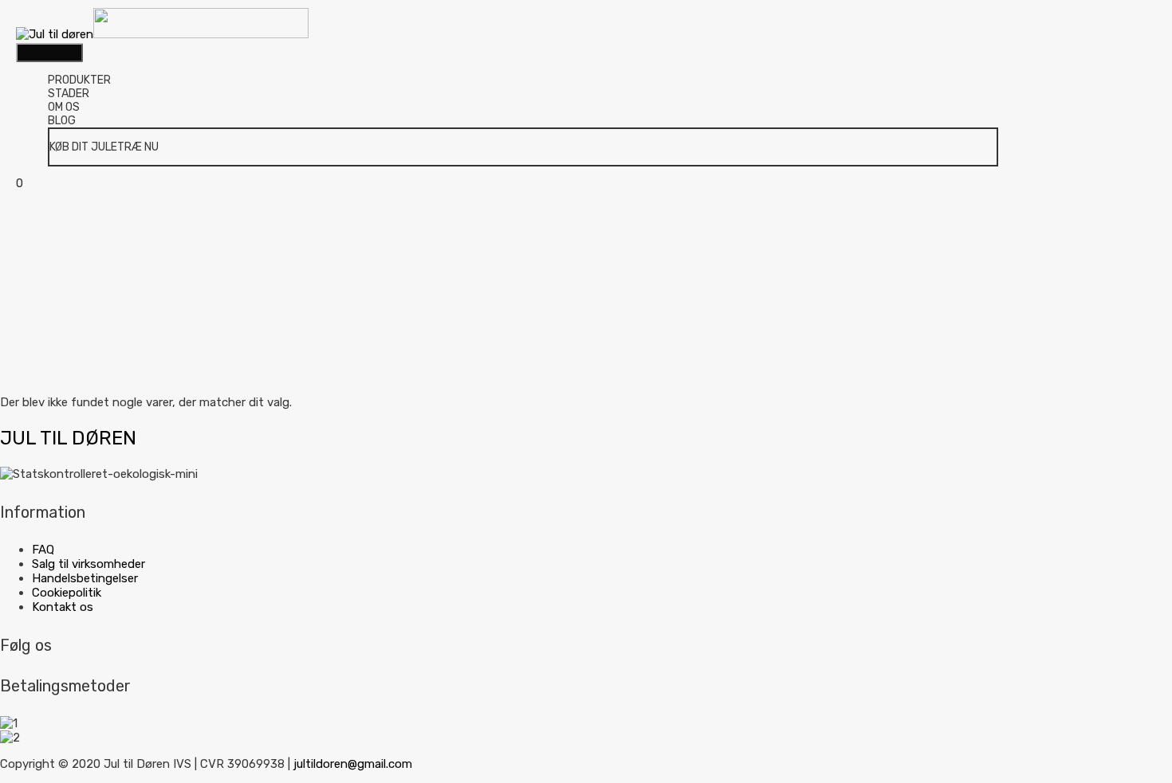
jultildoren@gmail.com (352, 764)
